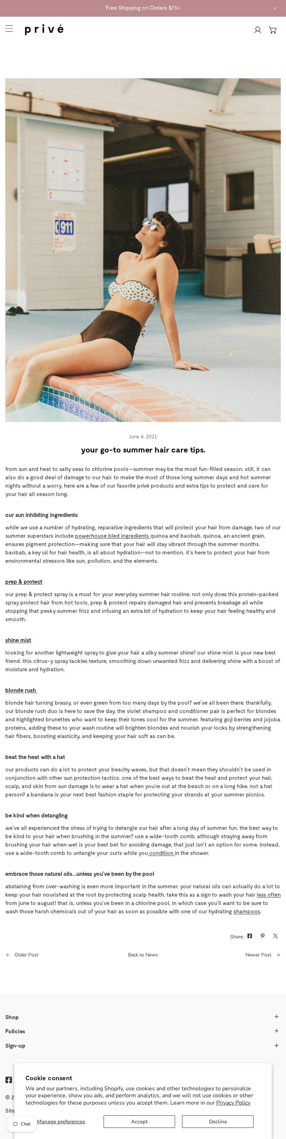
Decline (218, 1121)
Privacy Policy (233, 1103)
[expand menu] (9, 28)
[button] (273, 30)
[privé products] (46, 30)
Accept (139, 1121)
